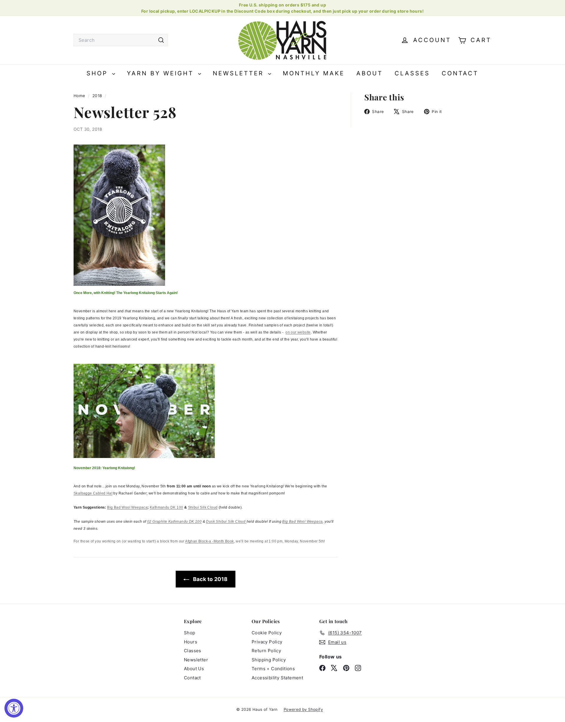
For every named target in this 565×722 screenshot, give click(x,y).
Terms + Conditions (273, 668)
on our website (298, 332)
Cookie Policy (267, 632)
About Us (194, 668)
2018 (97, 95)
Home (80, 95)
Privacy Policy (267, 642)
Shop (99, 73)
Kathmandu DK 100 (166, 507)
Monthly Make (314, 73)
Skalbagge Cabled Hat (93, 493)
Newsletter (240, 73)
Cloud (212, 507)
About (369, 73)
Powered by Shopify (303, 709)
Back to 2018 (209, 579)
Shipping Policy (269, 660)
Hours (190, 642)
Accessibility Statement (277, 677)
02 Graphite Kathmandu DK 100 (174, 521)
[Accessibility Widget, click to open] (13, 708)
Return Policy (266, 650)
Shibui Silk (197, 507)
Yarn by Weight (162, 73)
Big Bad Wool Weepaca (127, 507)
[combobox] (121, 40)
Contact (460, 73)
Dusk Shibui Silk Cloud (226, 521)
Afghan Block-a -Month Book (209, 541)
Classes (412, 73)
